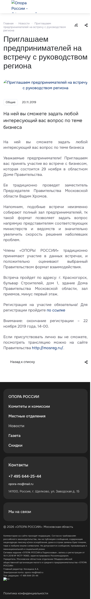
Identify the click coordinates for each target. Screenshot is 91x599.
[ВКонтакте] (68, 511)
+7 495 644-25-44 (24, 476)
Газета (14, 435)
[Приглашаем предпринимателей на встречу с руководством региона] (45, 84)
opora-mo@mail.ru (20, 484)
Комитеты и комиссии (29, 406)
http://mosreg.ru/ (47, 348)
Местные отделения (27, 416)
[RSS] (76, 25)
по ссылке (56, 310)
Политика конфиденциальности (25, 593)
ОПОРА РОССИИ (23, 396)
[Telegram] (78, 511)
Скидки (15, 445)
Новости (16, 426)
